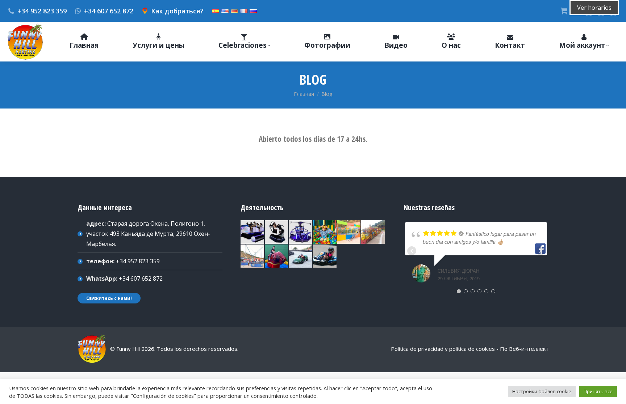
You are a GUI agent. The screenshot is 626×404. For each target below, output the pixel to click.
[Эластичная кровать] (349, 232)
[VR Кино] (253, 232)
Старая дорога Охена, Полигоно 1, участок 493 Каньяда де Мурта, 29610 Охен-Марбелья (148, 234)
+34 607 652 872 (108, 11)
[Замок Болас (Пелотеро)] (325, 232)
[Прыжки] (253, 256)
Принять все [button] (598, 391)
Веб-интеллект (528, 348)
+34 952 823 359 (42, 11)
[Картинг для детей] (325, 256)
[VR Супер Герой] (301, 232)
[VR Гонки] (277, 232)
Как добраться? (177, 11)
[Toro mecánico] (277, 256)
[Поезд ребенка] (373, 232)
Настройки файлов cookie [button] (541, 391)
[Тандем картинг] (301, 256)
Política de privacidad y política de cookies (443, 348)
